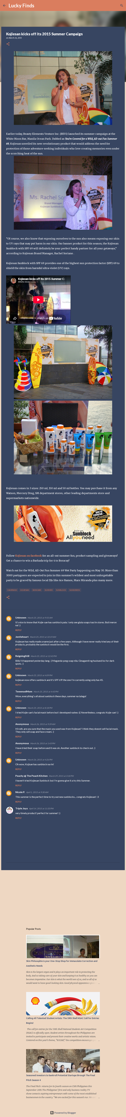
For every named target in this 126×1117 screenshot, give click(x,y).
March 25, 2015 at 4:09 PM (40, 675)
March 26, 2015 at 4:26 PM (40, 759)
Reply (18, 630)
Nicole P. (20, 792)
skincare (37, 590)
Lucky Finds (21, 5)
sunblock (61, 590)
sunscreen (74, 590)
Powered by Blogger (65, 1112)
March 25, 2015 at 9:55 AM (40, 617)
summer (49, 590)
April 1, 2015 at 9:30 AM (37, 792)
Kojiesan (24, 590)
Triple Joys (21, 808)
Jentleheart (22, 636)
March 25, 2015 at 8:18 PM (40, 708)
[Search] (38, 5)
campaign (12, 590)
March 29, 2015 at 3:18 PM (61, 776)
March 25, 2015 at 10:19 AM (43, 637)
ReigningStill (22, 655)
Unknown (20, 617)
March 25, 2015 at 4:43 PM (45, 691)
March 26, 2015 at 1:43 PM (42, 743)
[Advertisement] (63, 896)
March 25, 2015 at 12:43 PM (44, 656)
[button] (8, 44)
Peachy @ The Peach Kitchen (31, 775)
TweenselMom (23, 691)
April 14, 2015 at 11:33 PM (41, 808)
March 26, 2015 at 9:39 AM (42, 724)
